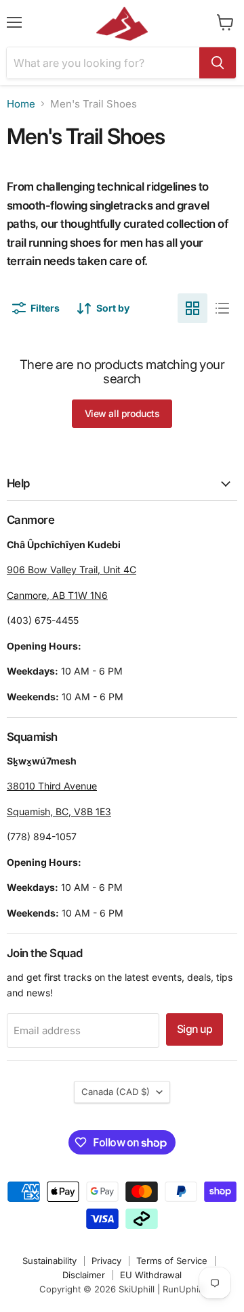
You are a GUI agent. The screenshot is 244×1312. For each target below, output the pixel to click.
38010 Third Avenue (52, 786)
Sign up (195, 1029)
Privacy (106, 1260)
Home (21, 104)
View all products (122, 413)
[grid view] (192, 308)
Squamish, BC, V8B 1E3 (59, 811)
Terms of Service (171, 1260)
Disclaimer (83, 1274)
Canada (115, 1091)
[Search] (217, 62)
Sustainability (49, 1260)
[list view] (222, 308)
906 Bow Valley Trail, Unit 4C (71, 569)
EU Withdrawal (151, 1274)
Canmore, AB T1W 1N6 (57, 595)
